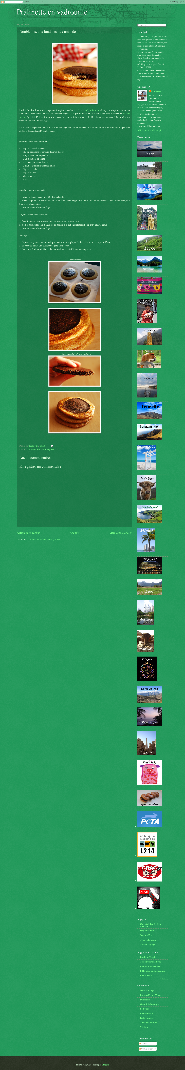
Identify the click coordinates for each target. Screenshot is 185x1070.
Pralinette (156, 91)
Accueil (74, 533)
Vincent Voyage (147, 944)
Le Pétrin (144, 1008)
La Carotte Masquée (150, 966)
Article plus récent (28, 533)
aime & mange (147, 990)
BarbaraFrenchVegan (150, 995)
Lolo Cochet (146, 975)
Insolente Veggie (148, 957)
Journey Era (146, 935)
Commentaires (147, 1048)
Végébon (144, 1027)
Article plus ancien (120, 533)
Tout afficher (164, 979)
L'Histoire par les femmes (152, 970)
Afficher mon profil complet (149, 130)
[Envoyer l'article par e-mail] (52, 445)
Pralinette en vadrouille (52, 12)
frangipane (50, 449)
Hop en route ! (147, 930)
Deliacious (145, 999)
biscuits (40, 449)
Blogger (105, 1064)
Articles (144, 1043)
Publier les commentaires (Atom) (45, 539)
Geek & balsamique (149, 1004)
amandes (32, 449)
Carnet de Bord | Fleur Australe (151, 925)
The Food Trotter (148, 1022)
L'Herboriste (146, 1013)
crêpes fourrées (92, 110)
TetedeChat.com (148, 939)
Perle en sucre (146, 1017)
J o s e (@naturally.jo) (150, 961)
